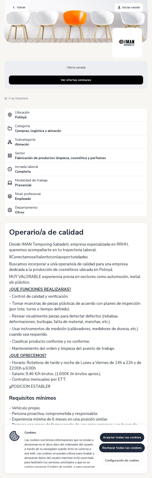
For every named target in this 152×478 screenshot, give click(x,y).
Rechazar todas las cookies (122, 448)
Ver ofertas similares (76, 80)
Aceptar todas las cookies (122, 437)
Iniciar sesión (131, 7)
